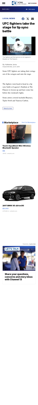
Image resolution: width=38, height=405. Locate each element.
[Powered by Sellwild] (32, 244)
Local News (9, 18)
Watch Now (32, 3)
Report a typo (8, 108)
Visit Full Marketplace (28, 122)
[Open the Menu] (3, 3)
